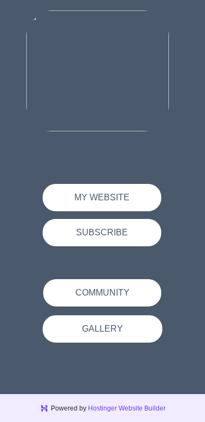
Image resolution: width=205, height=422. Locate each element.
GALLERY (102, 328)
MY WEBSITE (102, 197)
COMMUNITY (102, 292)
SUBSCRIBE (102, 232)
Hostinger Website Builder (127, 408)
